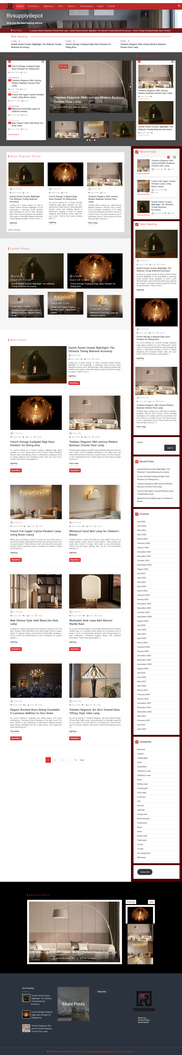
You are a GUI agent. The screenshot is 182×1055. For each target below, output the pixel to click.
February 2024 (143, 647)
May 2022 (141, 716)
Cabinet (140, 754)
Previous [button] (131, 902)
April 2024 (141, 638)
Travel (100, 6)
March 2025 (142, 591)
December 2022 (144, 703)
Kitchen (140, 805)
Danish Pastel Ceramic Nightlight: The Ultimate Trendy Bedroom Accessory (33, 31)
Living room (142, 814)
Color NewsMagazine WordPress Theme (102, 1051)
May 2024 (141, 634)
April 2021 (141, 729)
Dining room (142, 784)
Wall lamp (141, 857)
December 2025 (144, 552)
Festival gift (142, 788)
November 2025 (144, 556)
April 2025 (141, 586)
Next (82, 760)
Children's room (144, 771)
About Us (142, 1018)
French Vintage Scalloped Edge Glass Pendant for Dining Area (90, 31)
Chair (139, 762)
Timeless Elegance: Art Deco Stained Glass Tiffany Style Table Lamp (94, 711)
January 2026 (143, 547)
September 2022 (144, 712)
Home (20, 6)
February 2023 (143, 694)
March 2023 (142, 690)
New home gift (143, 818)
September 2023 (144, 664)
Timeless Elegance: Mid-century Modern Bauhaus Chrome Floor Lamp (145, 31)
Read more (74, 383)
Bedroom (141, 749)
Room (71, 6)
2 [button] (89, 140)
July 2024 (141, 625)
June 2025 (141, 578)
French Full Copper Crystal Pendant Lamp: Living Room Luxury (28, 67)
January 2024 (143, 651)
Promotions (86, 6)
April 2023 (141, 686)
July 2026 (141, 521)
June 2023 (141, 677)
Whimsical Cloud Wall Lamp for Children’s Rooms (26, 81)
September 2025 (144, 565)
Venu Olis (62, 107)
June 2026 (141, 526)
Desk (139, 779)
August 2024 (142, 621)
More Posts (73, 1003)
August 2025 (142, 569)
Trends (111, 6)
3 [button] (92, 140)
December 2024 (144, 604)
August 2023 (142, 668)
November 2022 (144, 707)
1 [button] (87, 140)
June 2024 (141, 629)
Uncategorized (143, 853)
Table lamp (141, 840)
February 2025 (143, 595)
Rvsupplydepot (24, 15)
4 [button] (94, 140)
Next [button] (151, 902)
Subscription (143, 1022)
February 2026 (143, 543)
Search (140, 442)
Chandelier (14, 731)
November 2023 (144, 660)
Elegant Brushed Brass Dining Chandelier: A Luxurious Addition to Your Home (35, 711)
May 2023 (141, 681)
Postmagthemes (128, 1051)
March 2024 (142, 642)
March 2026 (142, 539)
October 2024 (143, 612)
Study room (142, 836)
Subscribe (145, 872)
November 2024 (144, 608)
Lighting (47, 6)
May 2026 (141, 530)
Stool (139, 831)
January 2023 (143, 699)
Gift (60, 6)
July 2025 (141, 573)
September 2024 (144, 616)
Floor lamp (93, 223)
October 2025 (143, 560)
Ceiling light (142, 758)
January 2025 (143, 599)
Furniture (32, 6)
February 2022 (143, 720)
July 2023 (141, 673)
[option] (33, 30)
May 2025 (141, 582)
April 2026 (141, 534)
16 (75, 760)
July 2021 (141, 724)
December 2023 (144, 655)
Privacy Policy (144, 1020)
